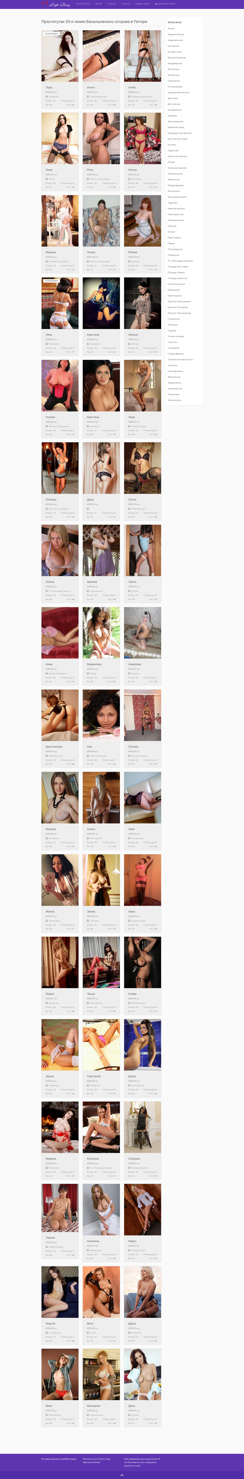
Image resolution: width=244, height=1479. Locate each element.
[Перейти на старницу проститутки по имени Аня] (101, 715)
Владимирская (175, 63)
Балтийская (173, 46)
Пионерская (173, 255)
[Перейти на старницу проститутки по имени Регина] (142, 221)
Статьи (101, 1459)
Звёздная (172, 115)
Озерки (171, 232)
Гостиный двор (175, 86)
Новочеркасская (176, 214)
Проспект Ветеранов (178, 307)
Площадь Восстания (178, 266)
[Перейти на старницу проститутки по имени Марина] (60, 221)
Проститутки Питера (91, 1462)
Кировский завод (176, 127)
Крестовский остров (177, 139)
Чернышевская (175, 388)
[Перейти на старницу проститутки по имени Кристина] (101, 303)
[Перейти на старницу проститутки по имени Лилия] (101, 221)
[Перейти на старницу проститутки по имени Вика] (60, 1374)
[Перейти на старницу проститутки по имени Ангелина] (101, 1209)
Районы (112, 4)
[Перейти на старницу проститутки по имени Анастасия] (101, 1045)
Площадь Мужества (177, 278)
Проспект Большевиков (179, 301)
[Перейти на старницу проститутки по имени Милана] (60, 797)
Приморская (174, 290)
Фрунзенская (174, 377)
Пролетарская (175, 295)
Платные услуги (90, 1459)
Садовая (172, 330)
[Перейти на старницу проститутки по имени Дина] (142, 1374)
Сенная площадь (176, 336)
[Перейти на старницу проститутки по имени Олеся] (60, 550)
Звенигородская (175, 121)
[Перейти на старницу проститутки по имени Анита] (101, 56)
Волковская (173, 69)
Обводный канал (176, 220)
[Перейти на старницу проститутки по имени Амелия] (101, 550)
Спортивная (173, 348)
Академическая (175, 40)
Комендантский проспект (180, 133)
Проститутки (83, 4)
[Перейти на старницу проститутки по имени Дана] (101, 468)
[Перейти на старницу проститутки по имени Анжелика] (142, 633)
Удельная (172, 365)
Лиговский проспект (177, 168)
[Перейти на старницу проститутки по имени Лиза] (142, 797)
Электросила (174, 400)
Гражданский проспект (179, 92)
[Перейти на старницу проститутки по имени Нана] (142, 880)
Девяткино (173, 98)
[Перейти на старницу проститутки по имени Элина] (101, 880)
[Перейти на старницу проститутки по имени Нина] (60, 138)
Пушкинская (174, 319)
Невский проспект (176, 208)
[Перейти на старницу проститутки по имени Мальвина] (101, 1374)
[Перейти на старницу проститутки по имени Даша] (142, 1045)
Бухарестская (174, 52)
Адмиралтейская (176, 34)
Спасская (172, 342)
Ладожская (173, 150)
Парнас (171, 243)
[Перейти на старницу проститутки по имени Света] (142, 550)
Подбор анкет (142, 4)
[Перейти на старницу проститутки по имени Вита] (101, 1292)
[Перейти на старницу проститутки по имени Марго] (142, 1209)
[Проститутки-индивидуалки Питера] (58, 6)
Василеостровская (177, 57)
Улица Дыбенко (175, 371)
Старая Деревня (176, 354)
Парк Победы (174, 237)
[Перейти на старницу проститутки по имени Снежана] (142, 1127)
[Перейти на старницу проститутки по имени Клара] (142, 962)
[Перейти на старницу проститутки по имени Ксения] (60, 385)
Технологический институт (180, 359)
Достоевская (174, 104)
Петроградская (175, 249)
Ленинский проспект (177, 156)
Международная (176, 185)
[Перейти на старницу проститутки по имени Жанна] (60, 880)
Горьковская (174, 81)
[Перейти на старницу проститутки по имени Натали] (142, 303)
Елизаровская (174, 110)
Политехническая (176, 284)
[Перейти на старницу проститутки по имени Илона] (142, 138)
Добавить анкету (166, 4)
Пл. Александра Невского (180, 261)
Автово (171, 28)
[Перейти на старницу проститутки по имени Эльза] (101, 962)
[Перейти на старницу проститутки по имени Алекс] (142, 56)
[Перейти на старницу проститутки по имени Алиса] (101, 797)
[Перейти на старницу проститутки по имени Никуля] (60, 1292)
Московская (173, 191)
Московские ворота (177, 197)
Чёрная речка (174, 383)
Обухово (172, 226)
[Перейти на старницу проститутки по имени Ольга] (142, 468)
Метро (98, 4)
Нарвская (172, 203)
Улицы (107, 1459)
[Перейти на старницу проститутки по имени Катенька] (101, 1127)
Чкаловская (173, 394)
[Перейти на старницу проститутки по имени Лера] (142, 385)
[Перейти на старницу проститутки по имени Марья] (60, 962)
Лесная (171, 162)
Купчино (172, 144)
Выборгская (173, 75)
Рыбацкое (173, 324)
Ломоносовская (175, 174)
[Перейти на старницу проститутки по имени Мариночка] (101, 633)
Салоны (125, 4)
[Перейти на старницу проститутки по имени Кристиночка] (60, 715)
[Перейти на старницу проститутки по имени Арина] (60, 1045)
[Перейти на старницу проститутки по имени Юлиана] (60, 468)
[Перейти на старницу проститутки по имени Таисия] (60, 1208)
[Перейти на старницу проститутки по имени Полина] (142, 715)
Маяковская (173, 179)
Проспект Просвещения (179, 313)
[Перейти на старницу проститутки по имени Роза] (101, 138)
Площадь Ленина (176, 272)
